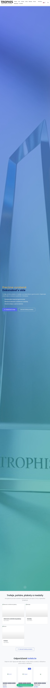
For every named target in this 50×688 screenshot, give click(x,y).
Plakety (15, 1)
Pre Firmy (40, 1)
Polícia (34, 1)
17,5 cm (20, 683)
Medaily (30, 1)
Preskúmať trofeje (10, 309)
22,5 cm (28, 683)
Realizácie (16, 3)
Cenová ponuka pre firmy (26, 685)
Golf (19, 1)
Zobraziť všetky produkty (26, 309)
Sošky (26, 1)
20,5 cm (5, 683)
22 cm (39, 683)
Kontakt (21, 3)
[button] (44, 3)
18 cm (36, 683)
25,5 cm (9, 683)
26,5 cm (43, 683)
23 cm (14, 683)
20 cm (24, 683)
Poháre (22, 1)
